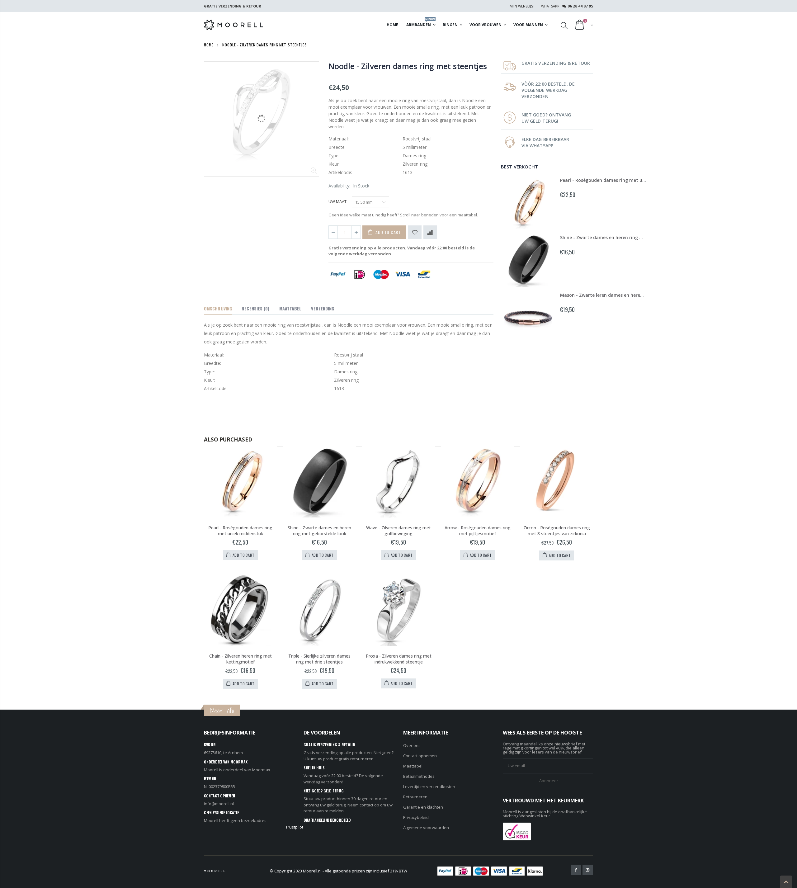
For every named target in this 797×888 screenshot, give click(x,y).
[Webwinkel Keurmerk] (517, 831)
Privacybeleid (416, 817)
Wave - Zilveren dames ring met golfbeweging (398, 530)
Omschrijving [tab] (218, 308)
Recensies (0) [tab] (255, 308)
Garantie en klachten (423, 807)
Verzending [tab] (322, 308)
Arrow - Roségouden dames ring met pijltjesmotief (478, 530)
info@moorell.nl (219, 803)
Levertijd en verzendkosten (429, 786)
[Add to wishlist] (415, 232)
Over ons (412, 745)
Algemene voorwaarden (426, 827)
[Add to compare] (430, 232)
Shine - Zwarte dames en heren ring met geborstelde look (623, 237)
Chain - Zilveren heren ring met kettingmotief (240, 659)
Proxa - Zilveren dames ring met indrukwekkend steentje (399, 659)
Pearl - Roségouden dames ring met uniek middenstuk (619, 180)
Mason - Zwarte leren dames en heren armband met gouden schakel (635, 295)
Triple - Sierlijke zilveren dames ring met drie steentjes (319, 659)
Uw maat (337, 201)
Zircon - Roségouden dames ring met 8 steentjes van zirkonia (556, 530)
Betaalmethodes (419, 776)
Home (209, 44)
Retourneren (415, 797)
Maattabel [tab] (290, 308)
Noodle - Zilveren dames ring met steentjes (407, 66)
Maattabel (412, 766)
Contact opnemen (420, 755)
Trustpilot (294, 827)
